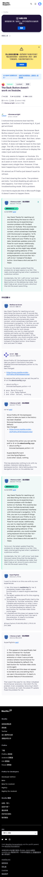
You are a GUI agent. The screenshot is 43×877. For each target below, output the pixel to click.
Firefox (5, 12)
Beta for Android (8, 784)
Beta (3, 780)
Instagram (9, 839)
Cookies (5, 870)
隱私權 (4, 867)
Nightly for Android (9, 791)
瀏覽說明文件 (6, 738)
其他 (12, 100)
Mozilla (7, 711)
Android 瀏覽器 (7, 758)
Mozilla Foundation (12, 846)
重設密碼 (5, 810)
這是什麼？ (6, 807)
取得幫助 (5, 818)
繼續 (21, 28)
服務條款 (5, 863)
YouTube (6, 839)
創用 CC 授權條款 (33, 852)
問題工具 (5, 36)
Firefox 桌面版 (7, 754)
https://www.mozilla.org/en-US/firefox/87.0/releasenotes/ (18, 373)
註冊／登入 (6, 803)
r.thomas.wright (14, 114)
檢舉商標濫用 (6, 724)
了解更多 (21, 65)
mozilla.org (6, 860)
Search (31, 3)
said (14, 212)
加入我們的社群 (7, 735)
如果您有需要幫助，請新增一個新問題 (28, 77)
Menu (35, 3)
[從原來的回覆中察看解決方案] (38, 202)
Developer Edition (9, 777)
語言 (3, 829)
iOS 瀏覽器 (6, 761)
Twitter (4, 731)
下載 (3, 750)
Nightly (4, 788)
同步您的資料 (6, 814)
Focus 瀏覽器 (6, 765)
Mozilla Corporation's (14, 844)
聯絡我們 (5, 874)
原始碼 (4, 728)
